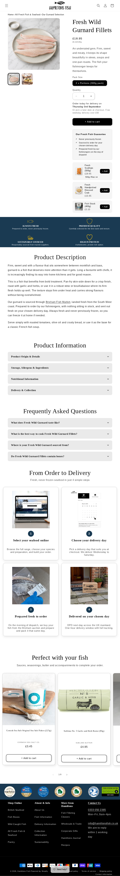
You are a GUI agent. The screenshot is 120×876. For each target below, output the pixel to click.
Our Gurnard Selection (53, 14)
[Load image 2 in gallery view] (27, 79)
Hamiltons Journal (71, 838)
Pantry (11, 842)
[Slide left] (53, 774)
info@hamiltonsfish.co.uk (103, 823)
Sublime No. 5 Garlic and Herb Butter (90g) (84, 731)
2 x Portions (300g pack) (90, 83)
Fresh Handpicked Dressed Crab (90, 189)
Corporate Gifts (69, 831)
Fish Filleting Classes (68, 815)
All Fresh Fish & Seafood (27, 14)
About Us (39, 810)
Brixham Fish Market (58, 302)
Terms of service (89, 871)
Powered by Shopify (39, 871)
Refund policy (72, 871)
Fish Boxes (14, 817)
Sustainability (42, 842)
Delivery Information (45, 824)
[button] (6, 5)
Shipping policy (105, 871)
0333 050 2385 (97, 810)
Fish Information (43, 817)
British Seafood (16, 810)
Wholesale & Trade (71, 824)
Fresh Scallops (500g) (89, 168)
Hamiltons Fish (23, 871)
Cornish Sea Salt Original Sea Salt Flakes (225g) (28, 730)
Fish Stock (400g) (90, 204)
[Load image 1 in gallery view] (14, 79)
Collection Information (41, 833)
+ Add (105, 171)
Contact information (103, 874)
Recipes (65, 845)
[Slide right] (66, 774)
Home (10, 14)
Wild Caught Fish (17, 824)
